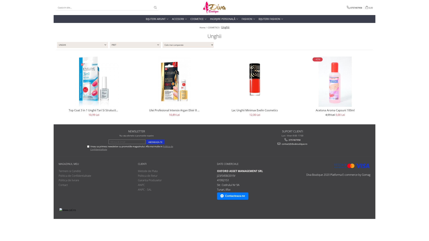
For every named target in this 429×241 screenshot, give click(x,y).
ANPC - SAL (144, 189)
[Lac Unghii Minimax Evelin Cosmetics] (255, 81)
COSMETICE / (214, 27)
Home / (203, 27)
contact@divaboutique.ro (294, 143)
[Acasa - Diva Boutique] (214, 7)
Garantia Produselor (150, 180)
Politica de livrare (69, 180)
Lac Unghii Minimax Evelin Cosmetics (255, 110)
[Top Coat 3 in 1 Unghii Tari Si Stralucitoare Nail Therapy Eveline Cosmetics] (94, 82)
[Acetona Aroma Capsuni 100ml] (335, 82)
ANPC (141, 185)
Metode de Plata (148, 171)
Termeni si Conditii (70, 171)
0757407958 (294, 139)
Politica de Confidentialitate (75, 176)
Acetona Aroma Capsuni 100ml (335, 110)
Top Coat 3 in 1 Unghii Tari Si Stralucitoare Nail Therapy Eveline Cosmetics (94, 110)
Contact (63, 185)
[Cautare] (155, 7)
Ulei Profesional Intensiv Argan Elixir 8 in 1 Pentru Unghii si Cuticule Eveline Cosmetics (174, 110)
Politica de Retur (148, 176)
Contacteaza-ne (235, 195)
